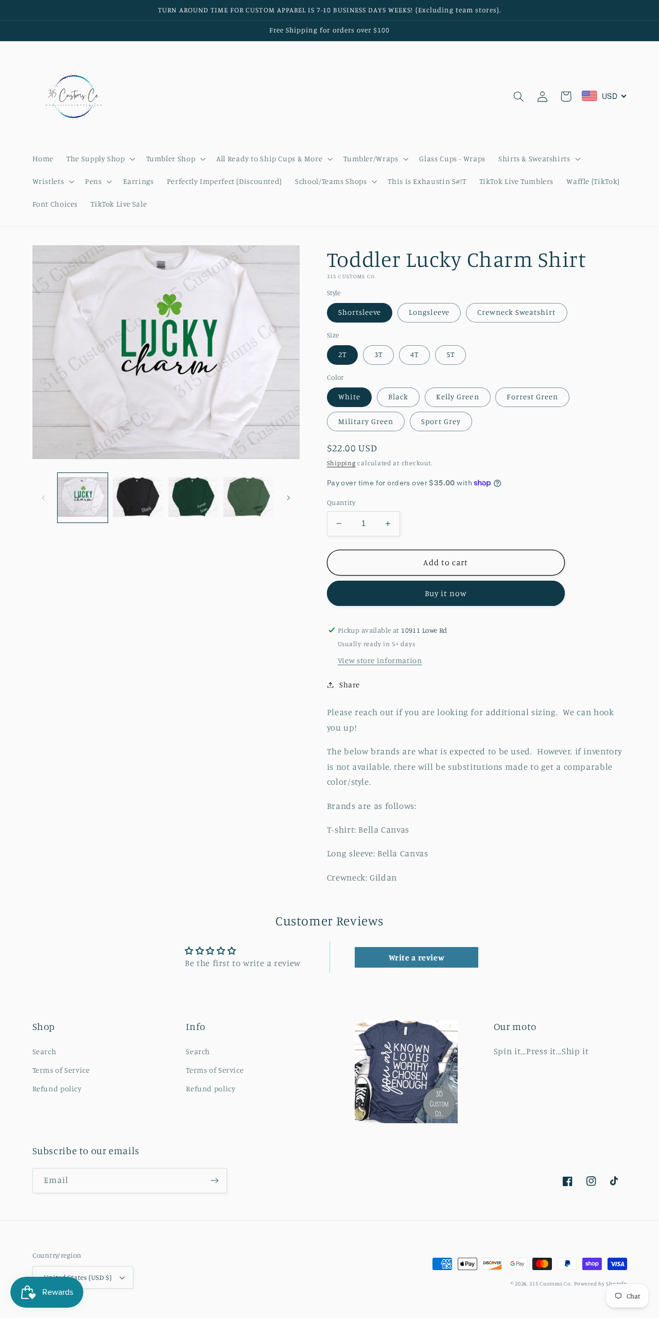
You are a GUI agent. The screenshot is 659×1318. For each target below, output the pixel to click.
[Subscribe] (214, 1180)
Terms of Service (61, 1070)
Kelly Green (457, 396)
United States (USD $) (78, 1277)
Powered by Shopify (600, 1283)
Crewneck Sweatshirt (516, 312)
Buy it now (446, 593)
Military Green (366, 421)
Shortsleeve (359, 312)
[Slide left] (43, 497)
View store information (380, 660)
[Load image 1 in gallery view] (83, 498)
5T (450, 354)
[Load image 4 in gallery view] (248, 498)
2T (342, 354)
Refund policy (57, 1088)
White (349, 396)
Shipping (341, 463)
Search (44, 1051)
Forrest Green (532, 396)
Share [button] (349, 684)
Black (398, 396)
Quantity (341, 502)
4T (414, 354)
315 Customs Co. (550, 1283)
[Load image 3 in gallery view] (193, 498)
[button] (100, 158)
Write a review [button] (417, 957)
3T (378, 354)
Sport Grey (441, 421)
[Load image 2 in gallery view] (138, 498)
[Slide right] (288, 497)
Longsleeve (429, 312)
